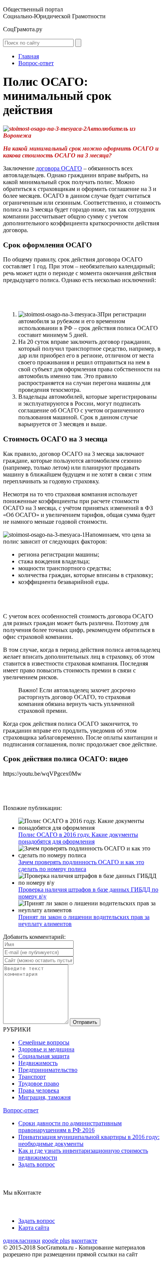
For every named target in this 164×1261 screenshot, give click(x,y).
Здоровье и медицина (46, 1049)
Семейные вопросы (43, 1042)
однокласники (21, 1240)
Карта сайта (33, 1227)
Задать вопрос (36, 1164)
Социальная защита (43, 1056)
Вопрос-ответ (36, 63)
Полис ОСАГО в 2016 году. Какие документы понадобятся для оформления (78, 838)
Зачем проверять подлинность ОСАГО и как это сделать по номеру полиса (81, 865)
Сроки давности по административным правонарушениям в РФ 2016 (70, 1126)
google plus (56, 1240)
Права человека (38, 1090)
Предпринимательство (47, 1070)
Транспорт (32, 1076)
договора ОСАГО (59, 168)
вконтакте (84, 1240)
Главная (28, 56)
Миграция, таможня (44, 1097)
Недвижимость (38, 1063)
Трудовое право (38, 1083)
